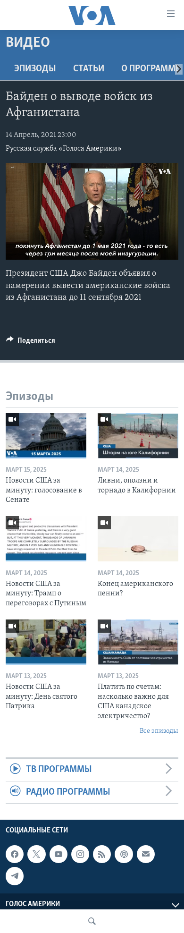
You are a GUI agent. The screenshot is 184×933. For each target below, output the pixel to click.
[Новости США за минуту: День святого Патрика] (46, 642)
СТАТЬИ (88, 69)
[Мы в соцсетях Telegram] (15, 876)
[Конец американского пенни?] (138, 538)
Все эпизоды (159, 731)
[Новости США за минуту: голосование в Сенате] (46, 435)
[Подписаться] (146, 854)
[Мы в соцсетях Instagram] (80, 854)
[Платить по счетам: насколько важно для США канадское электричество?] (138, 642)
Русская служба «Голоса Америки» (64, 149)
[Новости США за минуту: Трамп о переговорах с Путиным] (46, 538)
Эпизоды (35, 69)
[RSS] (102, 854)
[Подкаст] (124, 854)
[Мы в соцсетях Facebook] (15, 854)
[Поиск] (92, 921)
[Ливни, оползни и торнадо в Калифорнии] (138, 435)
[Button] (30, 343)
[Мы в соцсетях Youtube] (58, 854)
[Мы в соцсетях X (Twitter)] (36, 854)
